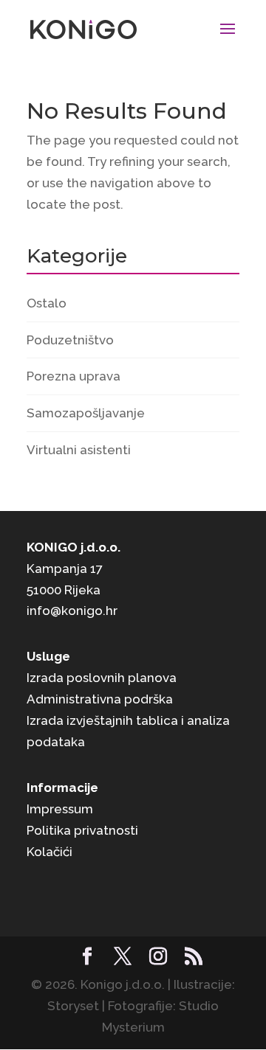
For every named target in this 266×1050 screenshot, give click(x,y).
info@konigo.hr (72, 610)
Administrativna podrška (100, 699)
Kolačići (49, 851)
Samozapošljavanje (86, 413)
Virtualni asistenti (79, 449)
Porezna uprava (73, 376)
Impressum (60, 809)
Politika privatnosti (82, 830)
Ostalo (46, 303)
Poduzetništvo (70, 340)
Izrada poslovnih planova (102, 677)
